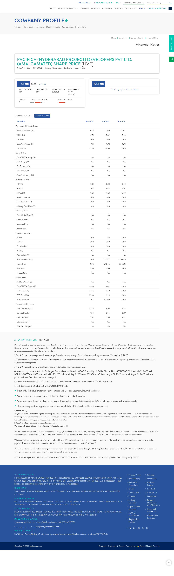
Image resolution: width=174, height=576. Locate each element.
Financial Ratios (152, 38)
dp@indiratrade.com (116, 457)
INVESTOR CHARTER (24, 530)
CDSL (46, 340)
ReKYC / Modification (134, 514)
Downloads (151, 478)
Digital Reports (53, 27)
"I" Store (119, 8)
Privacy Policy (135, 475)
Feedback (151, 489)
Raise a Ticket (84, 3)
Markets (95, 8)
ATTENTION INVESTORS (25, 340)
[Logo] (10, 6)
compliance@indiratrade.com (44, 522)
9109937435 (101, 534)
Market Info (123, 38)
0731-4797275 (68, 522)
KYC (40, 340)
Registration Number (134, 520)
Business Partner (150, 484)
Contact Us (152, 492)
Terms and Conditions (151, 510)
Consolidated (23, 115)
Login (142, 8)
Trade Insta (131, 8)
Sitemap (150, 475)
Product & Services (68, 8)
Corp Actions (68, 27)
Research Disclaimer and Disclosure (153, 503)
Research (107, 8)
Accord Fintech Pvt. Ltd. (150, 546)
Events (131, 489)
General (18, 27)
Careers (84, 8)
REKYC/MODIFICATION (102, 3)
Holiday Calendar (132, 501)
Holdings (40, 27)
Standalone (42, 115)
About (52, 8)
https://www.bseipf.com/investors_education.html (35, 422)
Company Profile (137, 38)
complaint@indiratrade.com (48, 526)
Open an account (157, 8)
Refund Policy (134, 478)
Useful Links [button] (134, 492)
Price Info (81, 27)
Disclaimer (151, 496)
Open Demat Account (134, 508)
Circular (132, 496)
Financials (28, 27)
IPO (117, 3)
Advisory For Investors (152, 517)
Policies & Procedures (133, 484)
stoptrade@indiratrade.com (76, 534)
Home (113, 38)
